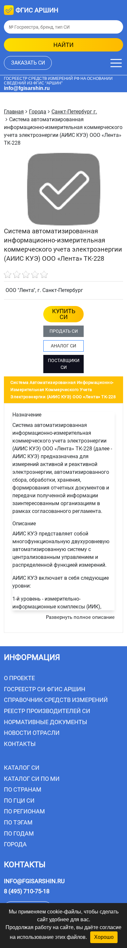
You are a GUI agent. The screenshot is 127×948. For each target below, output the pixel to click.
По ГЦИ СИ (19, 800)
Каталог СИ (21, 767)
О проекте (19, 678)
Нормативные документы (45, 722)
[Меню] (116, 63)
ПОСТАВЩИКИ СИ (63, 364)
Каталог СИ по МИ (32, 778)
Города (15, 844)
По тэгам (18, 822)
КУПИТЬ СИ (63, 314)
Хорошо (104, 937)
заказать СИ (28, 63)
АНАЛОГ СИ (63, 345)
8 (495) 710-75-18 (26, 891)
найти (63, 44)
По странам (22, 789)
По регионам (24, 811)
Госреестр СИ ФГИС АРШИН (44, 689)
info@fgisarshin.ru (27, 88)
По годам (19, 833)
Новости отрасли (32, 732)
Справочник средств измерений (56, 699)
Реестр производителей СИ (47, 710)
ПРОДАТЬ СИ (63, 331)
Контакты (20, 743)
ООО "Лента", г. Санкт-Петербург (44, 290)
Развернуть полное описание (80, 617)
